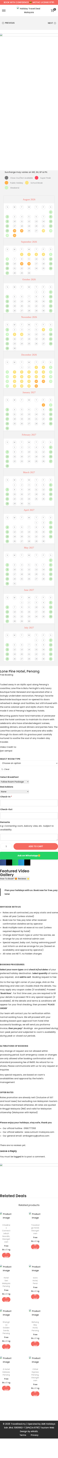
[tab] (8, 879)
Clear (6, 769)
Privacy (34, 1435)
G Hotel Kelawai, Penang (6, 1372)
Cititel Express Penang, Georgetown (35, 1375)
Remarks (5, 822)
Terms (23, 1435)
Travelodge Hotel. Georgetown (35, 1229)
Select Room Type (10, 759)
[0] (52, 10)
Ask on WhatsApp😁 (29, 855)
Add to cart (36, 846)
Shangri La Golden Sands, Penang (6, 1328)
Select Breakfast (9, 777)
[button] (3, 863)
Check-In (6, 796)
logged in (19, 1156)
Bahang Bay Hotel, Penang (35, 1326)
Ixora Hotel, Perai (35, 1280)
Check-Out (6, 809)
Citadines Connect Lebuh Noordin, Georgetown (6, 1233)
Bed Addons (6, 786)
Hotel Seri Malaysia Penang (6, 1282)
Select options (6, 1255)
